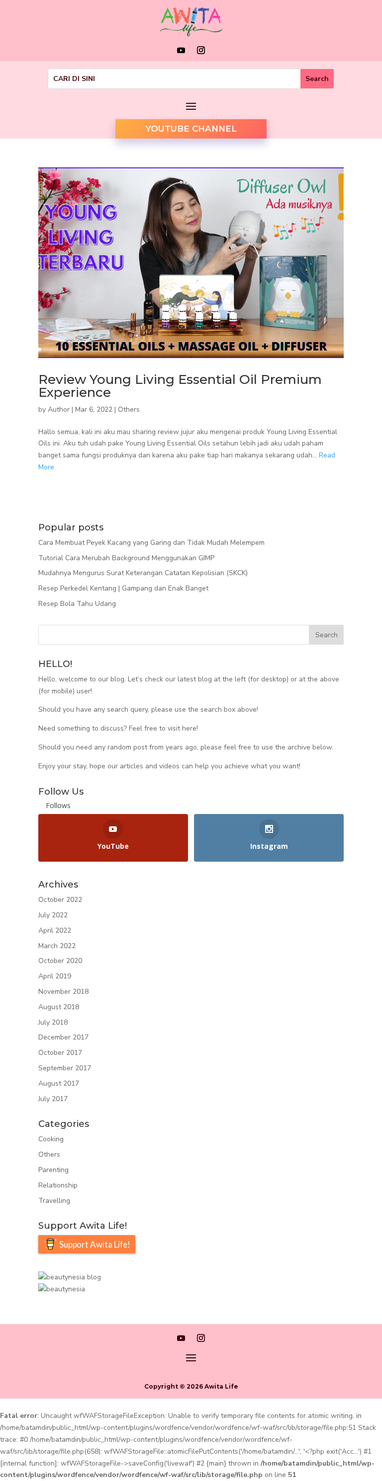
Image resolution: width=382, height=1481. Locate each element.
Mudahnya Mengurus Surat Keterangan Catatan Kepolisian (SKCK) (143, 573)
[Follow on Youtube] (181, 50)
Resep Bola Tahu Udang (77, 603)
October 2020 (60, 960)
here (189, 728)
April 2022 (54, 930)
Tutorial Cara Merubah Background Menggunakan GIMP (126, 558)
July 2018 (53, 1022)
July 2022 (53, 915)
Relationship (58, 1185)
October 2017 (60, 1052)
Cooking (51, 1139)
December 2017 (63, 1037)
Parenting (53, 1170)
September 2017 (64, 1068)
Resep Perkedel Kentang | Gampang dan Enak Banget (123, 588)
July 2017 (53, 1099)
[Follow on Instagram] (201, 50)
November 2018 (63, 991)
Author (59, 409)
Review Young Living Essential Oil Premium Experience (180, 385)
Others (129, 409)
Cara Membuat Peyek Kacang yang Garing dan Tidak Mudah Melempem (151, 542)
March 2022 (57, 946)
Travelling (54, 1200)
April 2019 (54, 976)
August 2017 (58, 1083)
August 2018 (58, 1007)
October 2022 (60, 899)
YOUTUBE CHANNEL (191, 129)
